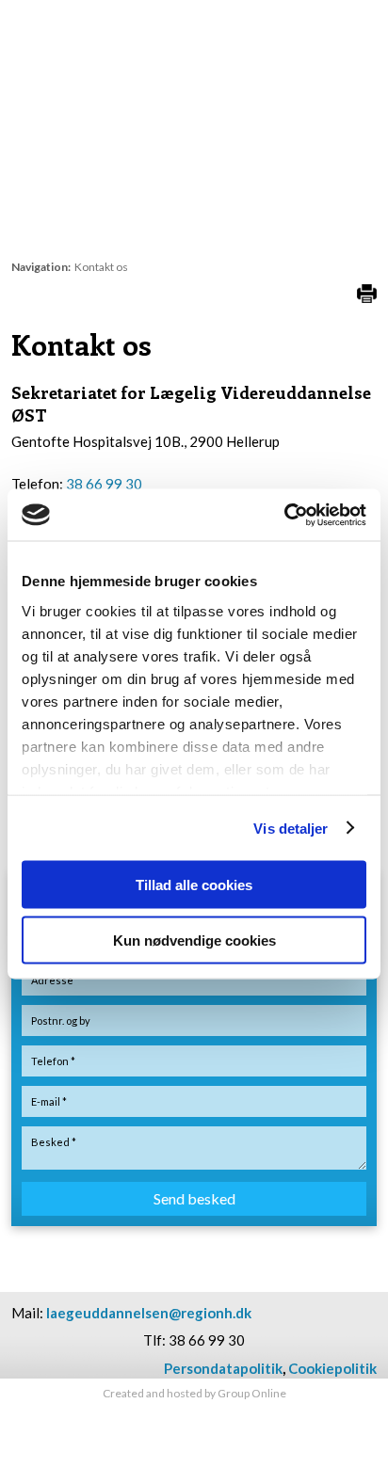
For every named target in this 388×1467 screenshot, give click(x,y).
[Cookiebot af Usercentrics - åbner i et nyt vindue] (284, 514)
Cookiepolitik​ (332, 1368)
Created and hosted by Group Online (194, 1393)
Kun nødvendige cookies (194, 940)
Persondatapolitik (223, 1368)
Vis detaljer (290, 828)
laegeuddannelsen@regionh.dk (148, 1312)
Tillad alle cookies (194, 885)
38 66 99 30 (104, 483)
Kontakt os (101, 267)
